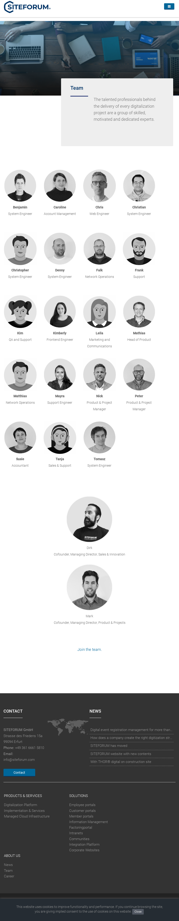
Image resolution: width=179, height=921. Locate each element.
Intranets (76, 833)
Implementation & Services (24, 811)
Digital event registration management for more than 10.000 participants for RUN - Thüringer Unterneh (131, 730)
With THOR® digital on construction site (120, 762)
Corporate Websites (84, 850)
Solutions (78, 796)
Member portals (81, 816)
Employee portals (82, 805)
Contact (19, 772)
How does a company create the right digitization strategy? (131, 738)
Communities (79, 839)
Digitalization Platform (20, 805)
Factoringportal (80, 827)
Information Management (88, 822)
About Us (12, 856)
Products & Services (23, 796)
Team (8, 871)
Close (137, 911)
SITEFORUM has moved (108, 746)
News (8, 865)
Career (9, 876)
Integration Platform (84, 844)
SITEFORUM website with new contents (120, 754)
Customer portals (82, 811)
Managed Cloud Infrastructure (27, 816)
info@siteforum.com (19, 760)
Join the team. (89, 649)
